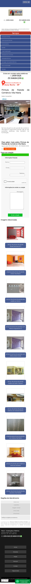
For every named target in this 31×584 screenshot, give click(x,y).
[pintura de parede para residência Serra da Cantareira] (15, 452)
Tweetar (4, 99)
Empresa (15, 552)
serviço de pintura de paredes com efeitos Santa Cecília (15, 355)
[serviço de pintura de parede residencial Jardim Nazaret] (15, 369)
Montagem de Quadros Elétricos (9, 62)
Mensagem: (20, 191)
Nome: (7, 162)
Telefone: (22, 173)
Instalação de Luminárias (7, 54)
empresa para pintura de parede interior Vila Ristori (15, 272)
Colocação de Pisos (6, 36)
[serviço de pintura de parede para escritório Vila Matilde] (15, 479)
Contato (15, 566)
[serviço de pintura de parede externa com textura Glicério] (15, 397)
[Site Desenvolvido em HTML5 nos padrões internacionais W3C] (4, 581)
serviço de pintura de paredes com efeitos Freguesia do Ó (15, 327)
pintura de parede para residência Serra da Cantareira (15, 464)
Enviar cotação (15, 215)
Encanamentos (5, 44)
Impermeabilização (6, 51)
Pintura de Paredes (6, 65)
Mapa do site (15, 570)
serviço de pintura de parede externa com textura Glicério (15, 409)
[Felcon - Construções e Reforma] (15, 12)
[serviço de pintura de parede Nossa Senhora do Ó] (15, 232)
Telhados (4, 69)
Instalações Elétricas (6, 58)
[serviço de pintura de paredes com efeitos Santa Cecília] (15, 342)
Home (15, 547)
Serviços (15, 33)
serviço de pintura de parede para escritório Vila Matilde (15, 492)
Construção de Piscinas (7, 40)
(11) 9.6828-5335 (24, 20)
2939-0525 (10, 20)
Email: (8, 167)
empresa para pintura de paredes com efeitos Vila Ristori (15, 437)
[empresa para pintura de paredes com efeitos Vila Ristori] (15, 424)
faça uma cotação (10, 149)
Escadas (3, 47)
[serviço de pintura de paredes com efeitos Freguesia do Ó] (15, 315)
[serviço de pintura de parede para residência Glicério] (15, 287)
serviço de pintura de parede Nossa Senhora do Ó (15, 245)
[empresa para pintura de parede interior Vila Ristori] (15, 260)
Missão (15, 556)
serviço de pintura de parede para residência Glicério (15, 300)
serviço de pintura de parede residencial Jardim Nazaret (15, 382)
